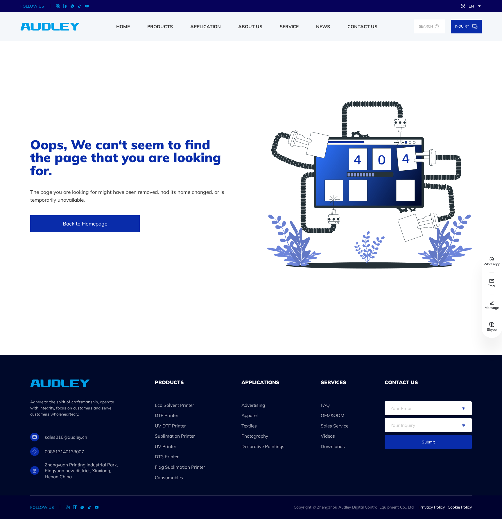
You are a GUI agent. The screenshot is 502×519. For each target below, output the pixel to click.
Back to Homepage (85, 224)
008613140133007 (64, 451)
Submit (428, 441)
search (426, 26)
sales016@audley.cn (66, 437)
